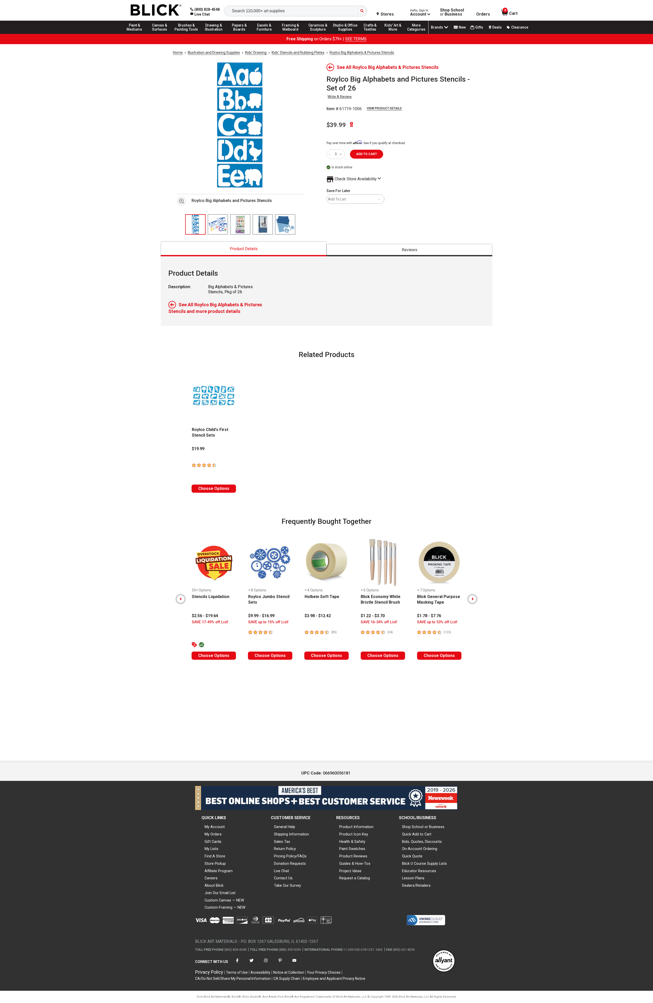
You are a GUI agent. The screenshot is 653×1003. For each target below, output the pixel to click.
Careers (211, 878)
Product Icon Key (353, 834)
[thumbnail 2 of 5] (218, 224)
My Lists (211, 848)
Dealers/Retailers (416, 885)
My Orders (213, 834)
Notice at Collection (288, 972)
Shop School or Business (423, 826)
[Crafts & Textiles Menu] (372, 33)
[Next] (472, 599)
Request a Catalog (354, 878)
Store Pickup (215, 863)
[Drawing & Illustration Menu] (213, 33)
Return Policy (285, 848)
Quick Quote (412, 856)
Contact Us (283, 878)
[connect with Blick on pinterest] (280, 963)
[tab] (243, 248)
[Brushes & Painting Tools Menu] (186, 33)
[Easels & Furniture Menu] (265, 33)
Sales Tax (282, 841)
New (462, 27)
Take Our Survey (287, 885)
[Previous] (180, 599)
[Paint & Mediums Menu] (136, 33)
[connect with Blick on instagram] (266, 963)
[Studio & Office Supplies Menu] (345, 33)
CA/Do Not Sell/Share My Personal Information (233, 978)
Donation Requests (290, 863)
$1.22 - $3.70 (373, 615)
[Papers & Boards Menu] (241, 33)
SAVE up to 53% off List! (437, 622)
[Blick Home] (156, 10)
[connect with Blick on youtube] (294, 963)
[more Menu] (416, 33)
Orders (483, 14)
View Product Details (384, 108)
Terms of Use (237, 972)
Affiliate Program (219, 871)
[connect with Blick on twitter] (251, 963)
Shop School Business (452, 12)
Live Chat (281, 871)
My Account (215, 826)
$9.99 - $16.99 (261, 615)
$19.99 (198, 448)
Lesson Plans (413, 878)
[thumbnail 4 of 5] (263, 224)
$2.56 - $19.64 (205, 615)
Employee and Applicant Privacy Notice (334, 978)
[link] (200, 14)
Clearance (519, 27)
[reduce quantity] (330, 154)
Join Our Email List (220, 893)
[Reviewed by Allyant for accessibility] (443, 961)
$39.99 (336, 125)
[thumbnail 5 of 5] (285, 224)
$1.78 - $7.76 (429, 615)
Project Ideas (350, 871)
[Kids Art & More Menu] (395, 33)
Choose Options (213, 488)
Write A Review (340, 97)
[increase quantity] (341, 154)
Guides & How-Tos (354, 863)
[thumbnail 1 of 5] (195, 224)
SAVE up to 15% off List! (268, 622)
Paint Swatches (352, 848)
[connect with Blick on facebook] (237, 963)
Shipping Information (291, 834)
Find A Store (215, 856)
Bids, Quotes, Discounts (422, 841)
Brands (437, 27)
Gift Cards (213, 841)
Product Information (356, 826)
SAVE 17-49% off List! (210, 622)
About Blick (214, 885)
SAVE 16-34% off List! (379, 622)
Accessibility (260, 972)
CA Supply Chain (286, 978)
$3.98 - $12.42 (318, 615)
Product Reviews (353, 856)
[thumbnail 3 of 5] (240, 224)
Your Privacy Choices (324, 972)
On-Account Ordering (419, 848)
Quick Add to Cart (416, 834)
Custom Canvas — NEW (224, 900)
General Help (284, 826)
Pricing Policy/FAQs (290, 856)
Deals (497, 27)
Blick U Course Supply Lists (424, 863)
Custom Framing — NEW (225, 907)
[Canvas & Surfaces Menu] (160, 33)
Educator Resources (419, 871)
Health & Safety (352, 841)
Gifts (479, 27)
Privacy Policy (209, 972)
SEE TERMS (356, 38)
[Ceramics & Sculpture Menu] (317, 33)
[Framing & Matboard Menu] (290, 33)
